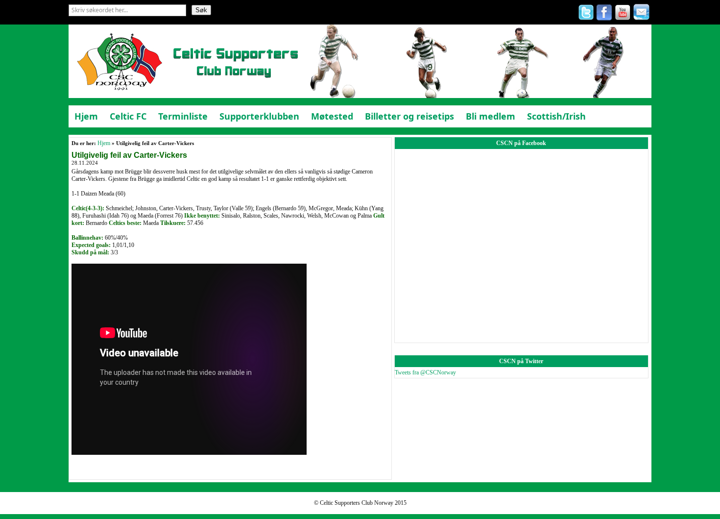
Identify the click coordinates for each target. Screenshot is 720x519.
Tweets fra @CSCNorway (425, 372)
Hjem (103, 143)
